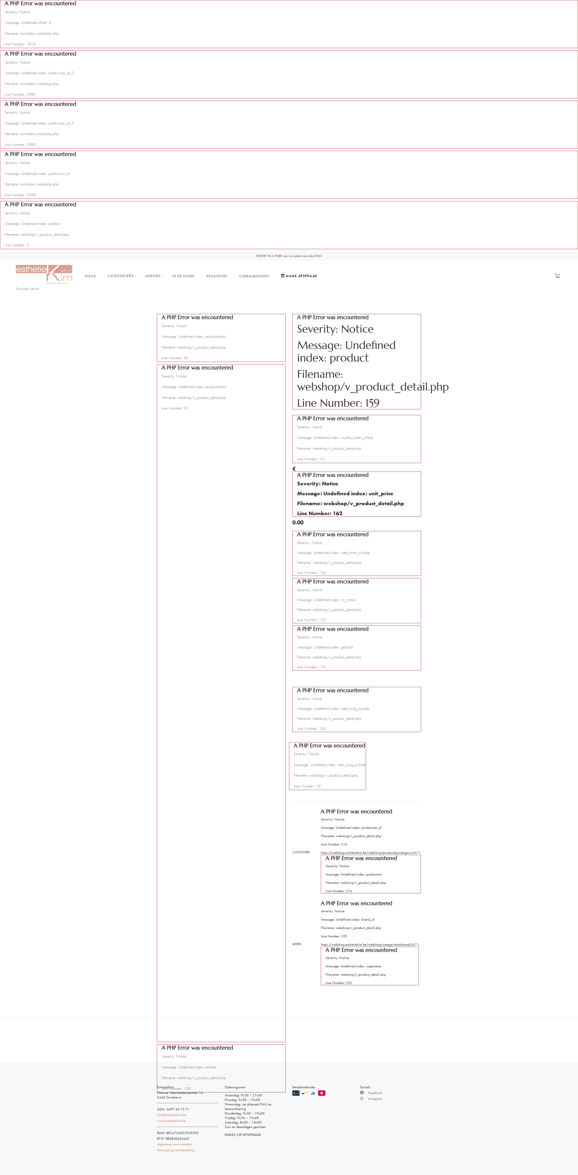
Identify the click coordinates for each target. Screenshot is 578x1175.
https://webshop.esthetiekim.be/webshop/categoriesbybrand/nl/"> (370, 942)
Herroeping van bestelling (175, 1150)
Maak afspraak (301, 275)
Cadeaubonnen (254, 275)
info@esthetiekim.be (171, 1114)
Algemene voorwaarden (174, 1144)
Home (90, 275)
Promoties (216, 275)
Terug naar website (27, 289)
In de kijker (183, 275)
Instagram (375, 1098)
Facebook (375, 1092)
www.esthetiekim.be (171, 1120)
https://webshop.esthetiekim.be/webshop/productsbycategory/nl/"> (371, 850)
